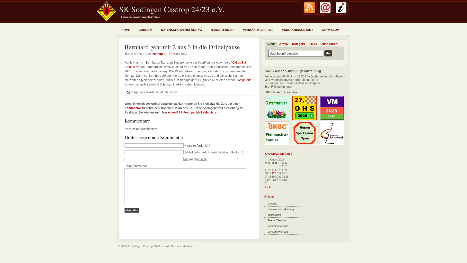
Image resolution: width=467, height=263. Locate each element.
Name (188, 145)
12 (273, 173)
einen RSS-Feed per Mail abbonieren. (193, 112)
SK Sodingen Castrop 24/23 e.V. (171, 9)
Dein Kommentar (136, 166)
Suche (271, 44)
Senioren (171, 92)
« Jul (267, 186)
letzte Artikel (329, 44)
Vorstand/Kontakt (297, 30)
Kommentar (133, 108)
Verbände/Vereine (258, 30)
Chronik (146, 30)
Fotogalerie (243, 80)
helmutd (157, 54)
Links (313, 44)
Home (125, 30)
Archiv (283, 44)
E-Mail (188, 152)
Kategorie (299, 44)
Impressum (330, 30)
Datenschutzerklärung (181, 30)
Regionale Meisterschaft (147, 92)
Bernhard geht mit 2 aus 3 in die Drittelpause (182, 47)
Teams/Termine (222, 30)
